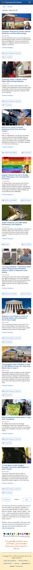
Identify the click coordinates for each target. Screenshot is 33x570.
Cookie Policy (7, 563)
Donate (17, 563)
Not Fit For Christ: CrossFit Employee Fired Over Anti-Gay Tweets (14, 129)
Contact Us (19, 566)
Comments (8, 57)
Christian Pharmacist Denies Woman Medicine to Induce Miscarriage (16, 32)
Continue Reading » (8, 47)
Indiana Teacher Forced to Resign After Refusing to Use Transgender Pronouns (15, 177)
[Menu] (30, 2)
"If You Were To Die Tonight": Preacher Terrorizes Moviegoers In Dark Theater (15, 467)
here (25, 522)
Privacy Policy (23, 560)
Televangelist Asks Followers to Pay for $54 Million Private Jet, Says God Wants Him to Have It (16, 366)
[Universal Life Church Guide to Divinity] (16, 536)
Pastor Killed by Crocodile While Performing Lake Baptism (14, 223)
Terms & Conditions (10, 560)
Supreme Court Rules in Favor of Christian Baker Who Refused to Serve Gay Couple (15, 318)
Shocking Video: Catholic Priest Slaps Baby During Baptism (14, 80)
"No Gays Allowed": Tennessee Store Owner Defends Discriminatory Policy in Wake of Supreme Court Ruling (16, 269)
